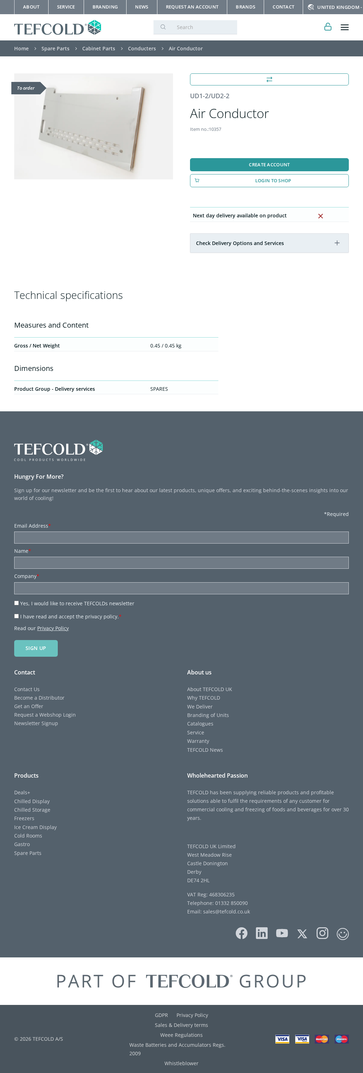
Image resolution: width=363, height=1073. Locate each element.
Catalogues (200, 723)
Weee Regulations (181, 1035)
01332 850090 (231, 903)
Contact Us (27, 689)
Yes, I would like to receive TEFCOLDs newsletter (77, 603)
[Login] (328, 27)
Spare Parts (27, 853)
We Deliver (200, 706)
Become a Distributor (39, 697)
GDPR (161, 1015)
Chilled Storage (32, 809)
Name (22, 550)
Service (195, 732)
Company (26, 576)
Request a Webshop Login (45, 714)
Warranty (198, 741)
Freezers (24, 818)
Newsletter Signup (36, 723)
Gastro (22, 844)
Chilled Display (32, 801)
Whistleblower (181, 1063)
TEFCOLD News (205, 749)
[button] (337, 243)
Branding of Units (208, 715)
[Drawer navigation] (345, 27)
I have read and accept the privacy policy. (71, 616)
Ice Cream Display (35, 827)
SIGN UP (36, 648)
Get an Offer (28, 706)
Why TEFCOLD (203, 697)
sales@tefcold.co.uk (226, 911)
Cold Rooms (28, 835)
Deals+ (22, 792)
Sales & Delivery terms (181, 1025)
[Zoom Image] (93, 126)
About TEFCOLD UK (209, 689)
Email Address (32, 525)
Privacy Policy (53, 628)
